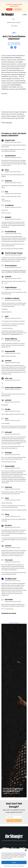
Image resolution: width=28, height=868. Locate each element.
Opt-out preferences (7, 865)
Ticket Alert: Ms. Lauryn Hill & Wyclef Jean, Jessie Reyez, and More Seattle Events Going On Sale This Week (13, 790)
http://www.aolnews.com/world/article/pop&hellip (12, 248)
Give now (9, 9)
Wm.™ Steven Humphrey (14, 43)
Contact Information (20, 865)
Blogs (14, 33)
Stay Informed (17, 9)
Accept (14, 862)
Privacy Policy (13, 865)
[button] (26, 850)
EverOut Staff (7, 793)
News (13, 19)
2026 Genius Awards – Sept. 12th (14, 22)
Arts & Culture (14, 25)
